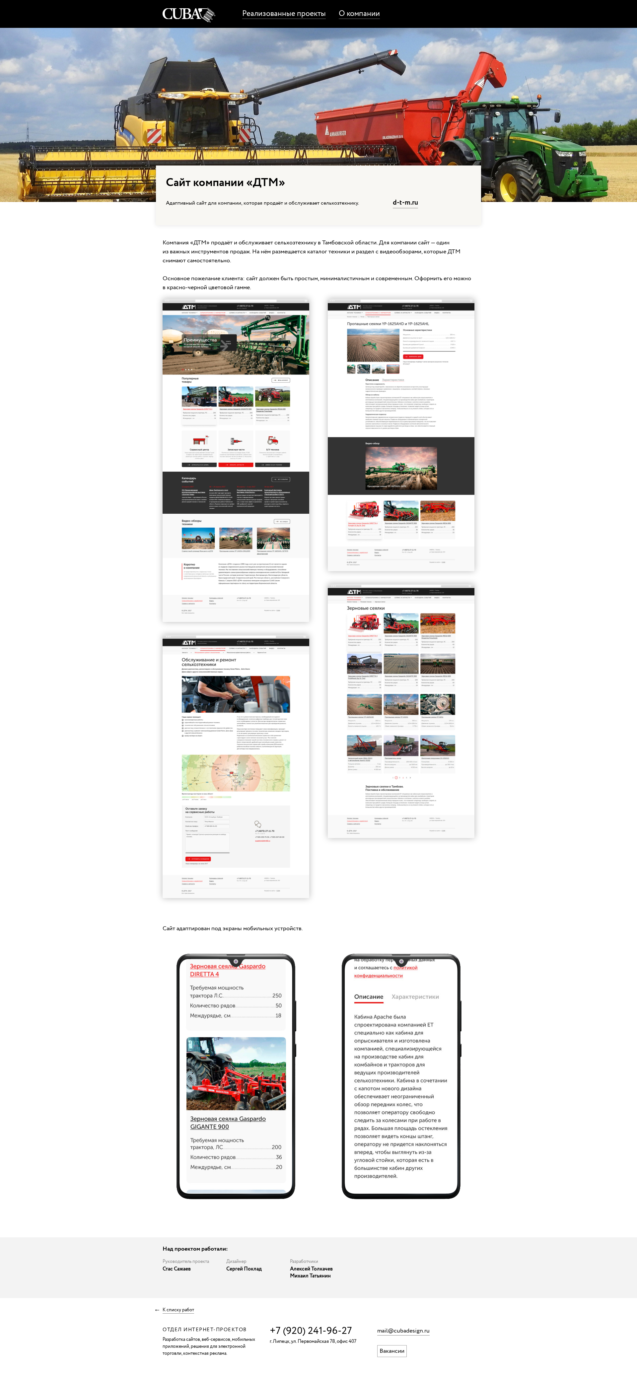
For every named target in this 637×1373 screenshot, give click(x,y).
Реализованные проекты (284, 14)
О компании (359, 14)
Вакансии (392, 1351)
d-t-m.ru (405, 203)
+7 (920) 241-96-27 (311, 1331)
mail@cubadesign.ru (403, 1331)
